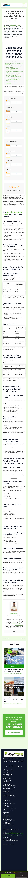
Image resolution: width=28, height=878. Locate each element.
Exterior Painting (6, 775)
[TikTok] (18, 766)
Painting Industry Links (8, 811)
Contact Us (5, 805)
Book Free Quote (14, 732)
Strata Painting (6, 782)
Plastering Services (7, 781)
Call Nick (9, 875)
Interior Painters (6, 777)
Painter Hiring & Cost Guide (9, 673)
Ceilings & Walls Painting (8, 795)
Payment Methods (7, 823)
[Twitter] (12, 766)
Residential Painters (7, 772)
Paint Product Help (7, 822)
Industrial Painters (7, 778)
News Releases (6, 815)
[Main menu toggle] (23, 5)
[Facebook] (9, 766)
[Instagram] (14, 631)
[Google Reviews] (21, 766)
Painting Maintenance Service (9, 789)
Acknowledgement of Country (9, 808)
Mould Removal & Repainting (9, 785)
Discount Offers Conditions (9, 825)
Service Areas (6, 806)
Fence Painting (6, 794)
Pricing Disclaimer (7, 816)
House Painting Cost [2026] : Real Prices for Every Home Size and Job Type (13, 699)
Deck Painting (6, 791)
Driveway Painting (7, 780)
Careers (4, 809)
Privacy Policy (6, 818)
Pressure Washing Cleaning (9, 787)
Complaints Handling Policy (9, 820)
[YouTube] (15, 766)
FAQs (4, 813)
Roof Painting (6, 792)
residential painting (19, 625)
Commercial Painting (7, 774)
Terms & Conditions (7, 819)
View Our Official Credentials (9, 803)
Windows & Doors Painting (9, 797)
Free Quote (22, 875)
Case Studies (6, 812)
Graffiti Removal (6, 788)
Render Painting (6, 784)
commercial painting (16, 623)
